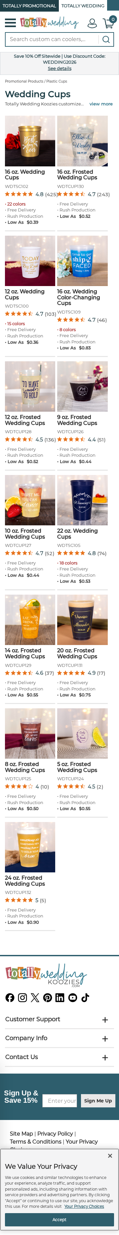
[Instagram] (22, 1000)
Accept (60, 1219)
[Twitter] (35, 1000)
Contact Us (21, 1057)
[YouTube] (73, 1000)
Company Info (26, 1038)
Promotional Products (24, 81)
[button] (13, 23)
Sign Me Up (98, 1100)
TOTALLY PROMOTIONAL (29, 5)
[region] (59, 1189)
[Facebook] (10, 1000)
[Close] (110, 1155)
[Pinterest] (48, 1000)
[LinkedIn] (60, 1000)
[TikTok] (85, 1000)
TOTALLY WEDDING (82, 5)
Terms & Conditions (35, 1142)
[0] (108, 27)
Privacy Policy (55, 1134)
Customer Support (32, 1019)
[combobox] (59, 39)
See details (59, 68)
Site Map (21, 1134)
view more (101, 103)
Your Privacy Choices (84, 1206)
